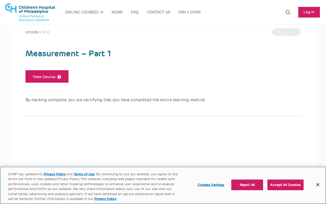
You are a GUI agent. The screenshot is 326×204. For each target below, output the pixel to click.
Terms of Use (84, 174)
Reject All (247, 185)
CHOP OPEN (30, 12)
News (117, 12)
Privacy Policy (55, 174)
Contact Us (158, 12)
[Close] (317, 184)
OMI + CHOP (189, 12)
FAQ (135, 12)
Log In (309, 12)
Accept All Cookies (285, 185)
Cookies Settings (211, 185)
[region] (163, 185)
